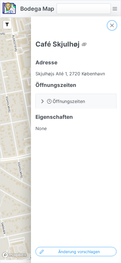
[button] (114, 8)
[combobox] (84, 8)
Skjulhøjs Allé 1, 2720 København (70, 73)
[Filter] (7, 25)
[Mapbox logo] (14, 255)
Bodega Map (37, 8)
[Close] (111, 25)
